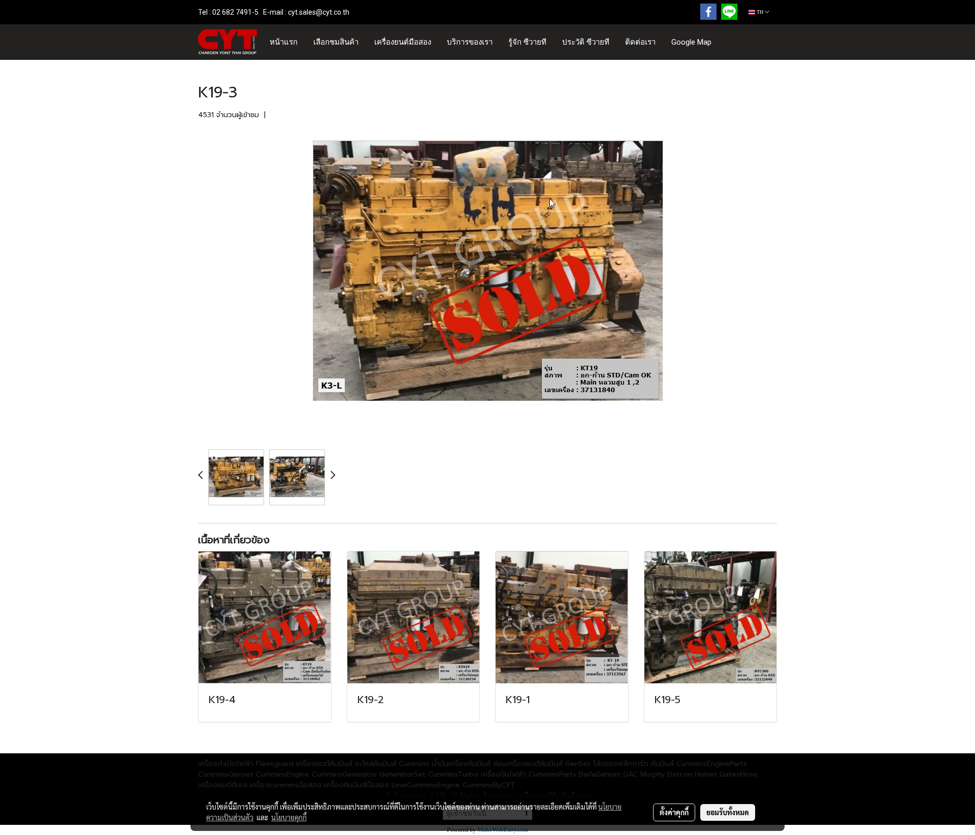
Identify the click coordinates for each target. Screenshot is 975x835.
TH (760, 12)
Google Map (691, 42)
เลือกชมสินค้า (336, 42)
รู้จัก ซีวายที (527, 42)
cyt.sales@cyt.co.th (318, 12)
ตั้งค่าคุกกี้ (674, 812)
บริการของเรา (470, 42)
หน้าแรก (284, 42)
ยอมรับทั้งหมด (727, 812)
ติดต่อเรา (640, 42)
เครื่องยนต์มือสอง (402, 42)
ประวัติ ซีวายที (585, 42)
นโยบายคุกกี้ (289, 817)
